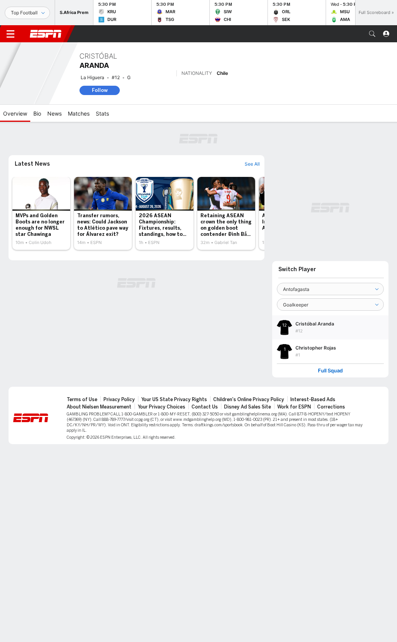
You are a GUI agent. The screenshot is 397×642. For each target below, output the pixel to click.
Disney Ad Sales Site (247, 407)
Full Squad (330, 371)
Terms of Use (82, 399)
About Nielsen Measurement (99, 407)
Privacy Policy (119, 399)
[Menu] (10, 33)
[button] (372, 34)
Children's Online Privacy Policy (248, 399)
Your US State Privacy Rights (174, 399)
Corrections (331, 407)
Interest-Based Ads (312, 399)
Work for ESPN (294, 407)
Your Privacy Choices (161, 407)
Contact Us (205, 407)
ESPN (46, 33)
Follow (100, 90)
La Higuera (92, 77)
